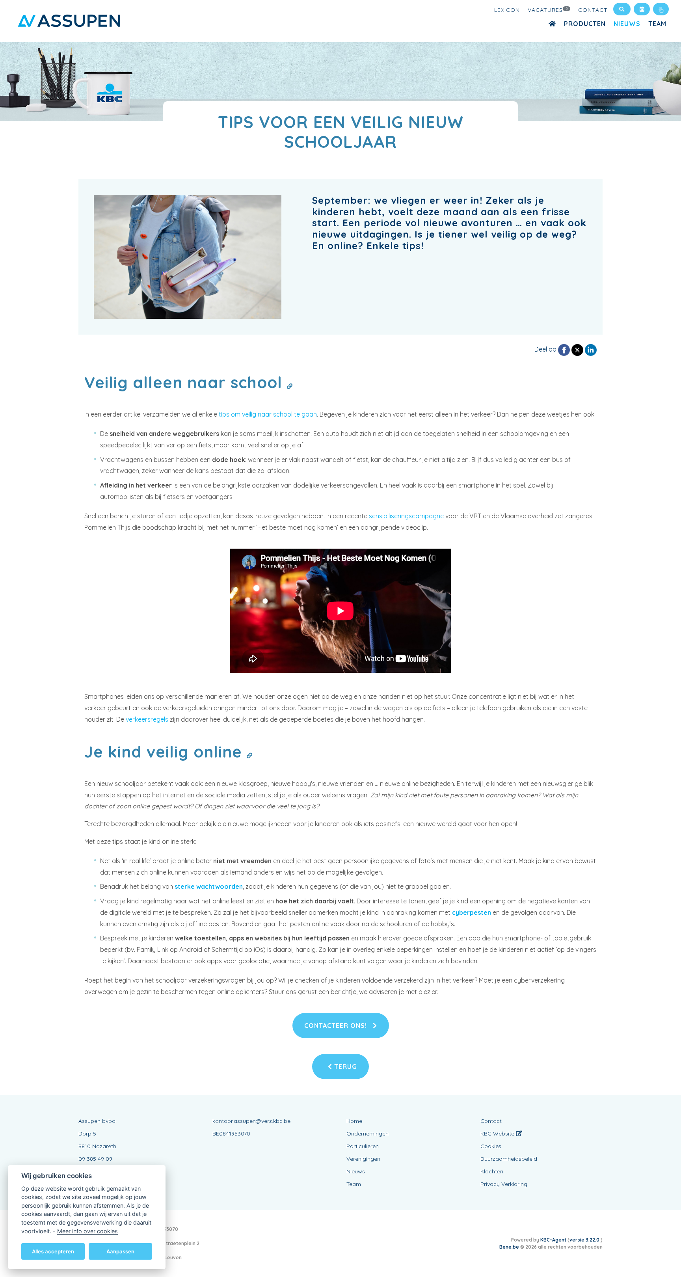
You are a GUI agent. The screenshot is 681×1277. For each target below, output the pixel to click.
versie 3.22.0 (585, 1240)
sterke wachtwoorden (209, 886)
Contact (593, 9)
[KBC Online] (661, 9)
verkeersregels (147, 719)
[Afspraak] (642, 9)
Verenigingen (363, 1158)
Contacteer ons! (336, 1025)
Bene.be (509, 1247)
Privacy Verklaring (503, 1184)
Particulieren (362, 1146)
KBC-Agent (553, 1240)
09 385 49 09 (95, 1158)
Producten (585, 24)
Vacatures (548, 9)
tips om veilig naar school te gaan (268, 414)
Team (657, 24)
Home (354, 1120)
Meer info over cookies (87, 1230)
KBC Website (498, 1133)
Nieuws (627, 24)
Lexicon (507, 9)
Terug (344, 1066)
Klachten (491, 1171)
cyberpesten (471, 912)
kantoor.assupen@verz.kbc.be (251, 1120)
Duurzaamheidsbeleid (508, 1158)
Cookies (490, 1146)
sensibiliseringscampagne (406, 516)
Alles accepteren (53, 1251)
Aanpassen (120, 1251)
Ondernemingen (367, 1133)
